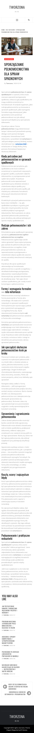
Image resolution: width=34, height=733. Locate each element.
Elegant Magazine (12, 730)
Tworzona (17, 7)
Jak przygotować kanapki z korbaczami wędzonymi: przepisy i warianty (9, 609)
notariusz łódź (20, 144)
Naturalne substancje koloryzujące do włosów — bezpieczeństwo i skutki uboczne (11, 668)
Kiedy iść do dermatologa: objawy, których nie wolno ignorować (18, 686)
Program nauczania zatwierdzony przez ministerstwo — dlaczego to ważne (9, 624)
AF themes (23, 730)
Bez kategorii (9, 59)
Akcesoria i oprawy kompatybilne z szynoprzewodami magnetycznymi (8, 640)
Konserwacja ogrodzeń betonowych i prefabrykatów (15, 693)
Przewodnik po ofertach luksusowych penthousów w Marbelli (10, 654)
